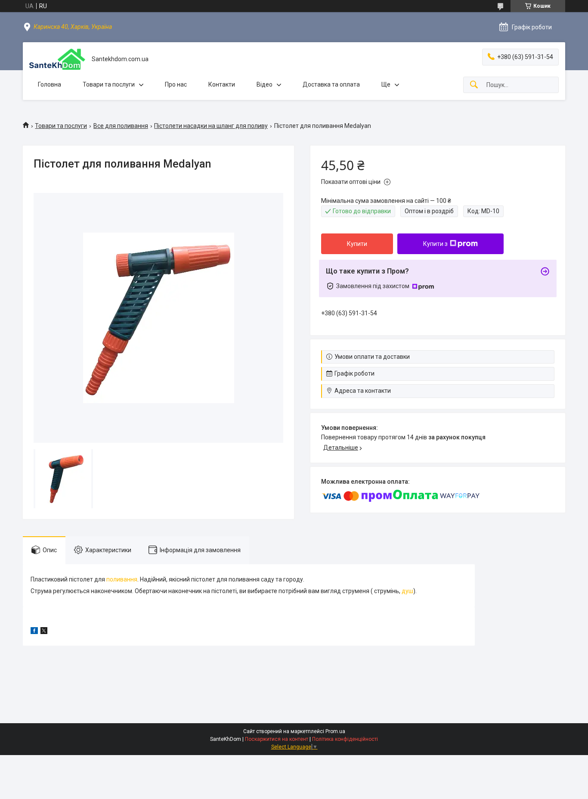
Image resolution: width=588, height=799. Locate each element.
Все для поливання (120, 125)
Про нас (176, 84)
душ (407, 591)
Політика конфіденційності (345, 739)
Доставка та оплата (331, 84)
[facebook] (34, 631)
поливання (121, 579)
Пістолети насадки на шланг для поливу (211, 125)
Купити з (435, 243)
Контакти (221, 84)
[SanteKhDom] (57, 59)
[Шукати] (474, 85)
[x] (43, 631)
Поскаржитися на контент (276, 739)
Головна (49, 84)
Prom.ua (335, 731)
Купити (357, 243)
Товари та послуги (109, 84)
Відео (264, 84)
